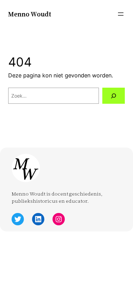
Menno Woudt (29, 14)
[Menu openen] (121, 14)
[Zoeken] (113, 96)
